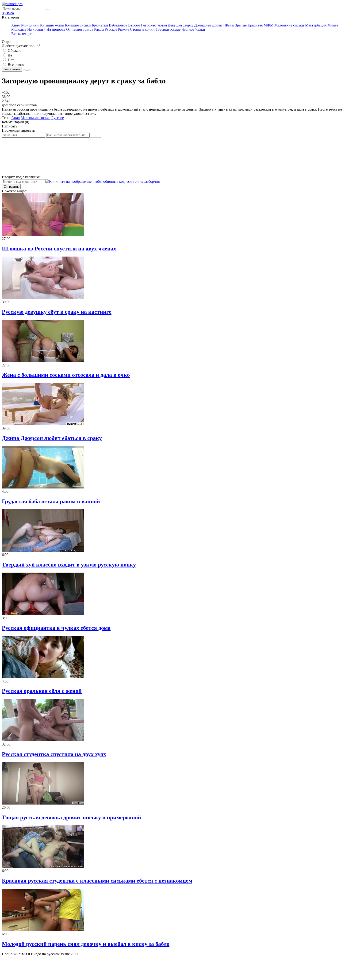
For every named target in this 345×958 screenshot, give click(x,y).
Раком (99, 29)
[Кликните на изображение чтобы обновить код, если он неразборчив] (102, 181)
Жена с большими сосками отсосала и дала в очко (66, 375)
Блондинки (30, 25)
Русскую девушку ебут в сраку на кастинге (56, 312)
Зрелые (241, 25)
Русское (111, 29)
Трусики (162, 29)
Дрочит (218, 25)
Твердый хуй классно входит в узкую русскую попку (69, 565)
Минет (332, 25)
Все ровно (15, 65)
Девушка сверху (180, 25)
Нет (10, 60)
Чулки (200, 29)
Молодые (18, 29)
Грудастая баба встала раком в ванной (51, 501)
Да (9, 55)
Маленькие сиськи (289, 25)
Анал (15, 25)
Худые (175, 29)
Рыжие (123, 29)
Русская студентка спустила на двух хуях (54, 754)
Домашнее (202, 25)
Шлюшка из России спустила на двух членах (59, 249)
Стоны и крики (142, 29)
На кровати (36, 29)
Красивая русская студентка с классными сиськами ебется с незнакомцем (97, 881)
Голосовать (12, 69)
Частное (187, 29)
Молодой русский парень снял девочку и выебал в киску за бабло (85, 944)
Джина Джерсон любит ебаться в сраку (52, 438)
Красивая (255, 25)
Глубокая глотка (154, 25)
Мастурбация (315, 25)
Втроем (134, 25)
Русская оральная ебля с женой (42, 691)
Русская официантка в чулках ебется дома (56, 628)
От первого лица (79, 29)
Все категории (22, 34)
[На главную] (12, 4)
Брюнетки (100, 25)
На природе (55, 29)
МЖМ (268, 25)
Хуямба (8, 13)
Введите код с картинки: (21, 177)
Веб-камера (118, 25)
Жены (229, 25)
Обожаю (14, 50)
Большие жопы (52, 25)
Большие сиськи (78, 25)
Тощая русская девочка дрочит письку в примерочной (71, 817)
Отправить (11, 186)
